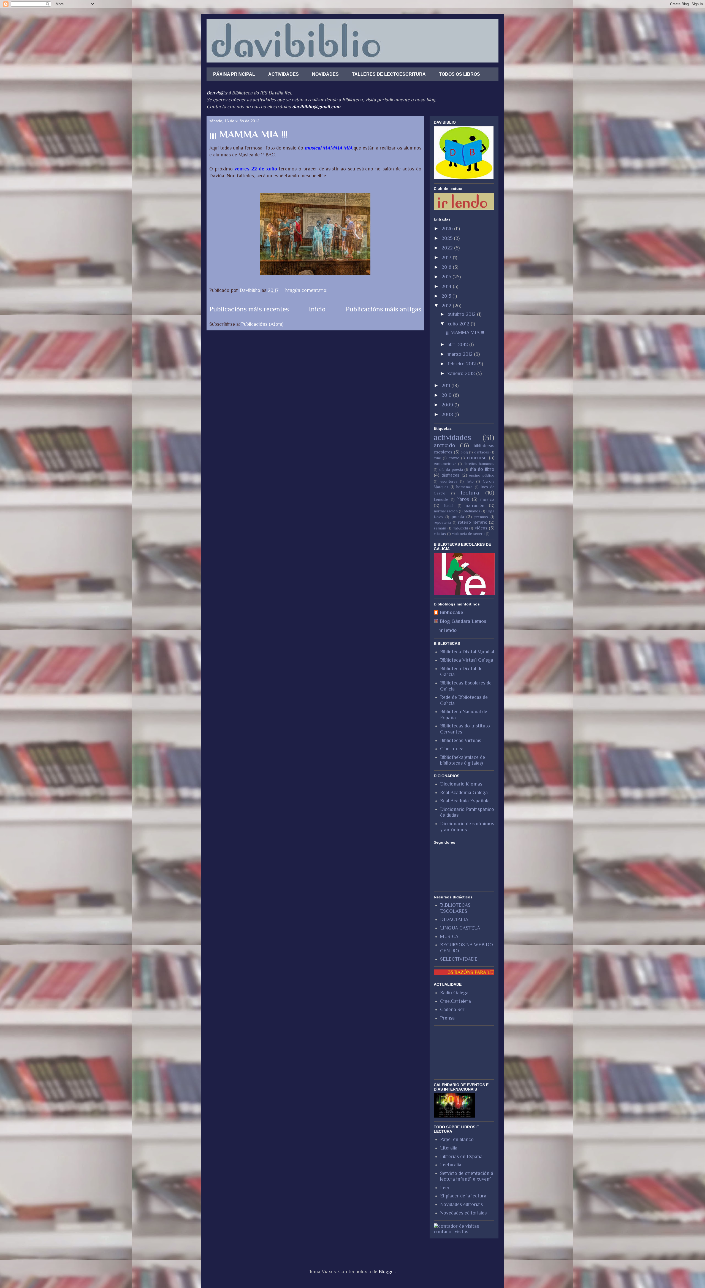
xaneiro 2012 (462, 373)
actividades (452, 437)
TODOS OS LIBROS (459, 74)
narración (475, 505)
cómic (454, 458)
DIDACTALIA (454, 919)
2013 (446, 296)
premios (481, 517)
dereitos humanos (478, 463)
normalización (446, 511)
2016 (447, 267)
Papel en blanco (457, 1139)
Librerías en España (461, 1156)
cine (437, 458)
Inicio (317, 309)
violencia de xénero (468, 533)
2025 (447, 238)
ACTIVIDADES (283, 74)
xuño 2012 (459, 324)
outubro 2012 (462, 314)
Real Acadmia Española (465, 800)
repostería (442, 522)
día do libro (482, 469)
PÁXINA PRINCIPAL (234, 74)
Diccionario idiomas (461, 784)
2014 (447, 286)
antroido (444, 445)
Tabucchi (460, 528)
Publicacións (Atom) (262, 324)
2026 (447, 228)
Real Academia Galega (464, 792)
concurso (477, 457)
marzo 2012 (461, 354)
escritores (448, 481)
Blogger (387, 1271)
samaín (440, 528)
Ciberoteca (451, 748)
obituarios (472, 511)
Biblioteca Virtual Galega (466, 660)
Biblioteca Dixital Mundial (467, 651)
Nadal (448, 505)
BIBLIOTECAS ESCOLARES (455, 908)
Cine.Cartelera (455, 1001)
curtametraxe (445, 463)
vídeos (481, 528)
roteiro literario (472, 522)
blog (464, 452)
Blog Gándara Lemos (463, 621)
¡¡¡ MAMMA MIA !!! (248, 134)
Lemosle (441, 499)
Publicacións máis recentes (249, 309)
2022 (447, 248)
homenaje (464, 487)
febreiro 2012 (462, 363)
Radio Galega (454, 992)
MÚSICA (449, 936)
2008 (447, 414)
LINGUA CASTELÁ (460, 928)
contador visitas (451, 1231)
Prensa (447, 1018)
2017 (447, 257)
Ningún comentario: (307, 290)
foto (470, 481)
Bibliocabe (451, 612)
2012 (447, 305)
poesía (458, 516)
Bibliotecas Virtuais (460, 740)
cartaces (481, 452)
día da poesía (451, 469)
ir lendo (448, 630)
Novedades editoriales (463, 1213)
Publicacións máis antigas (383, 309)
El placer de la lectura (463, 1196)
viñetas (440, 533)
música (487, 499)
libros (463, 499)
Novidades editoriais (461, 1204)
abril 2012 (458, 344)
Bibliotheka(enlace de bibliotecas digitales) (462, 760)
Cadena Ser (452, 1009)
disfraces (450, 475)
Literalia (448, 1148)
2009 (447, 404)
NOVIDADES (325, 74)
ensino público (481, 475)
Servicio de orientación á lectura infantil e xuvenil (466, 1176)
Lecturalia (450, 1164)
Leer (445, 1187)
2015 (446, 276)
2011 (446, 385)
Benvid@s (217, 93)
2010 (447, 395)
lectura (470, 492)
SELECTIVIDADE (459, 959)
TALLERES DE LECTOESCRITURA (389, 74)
